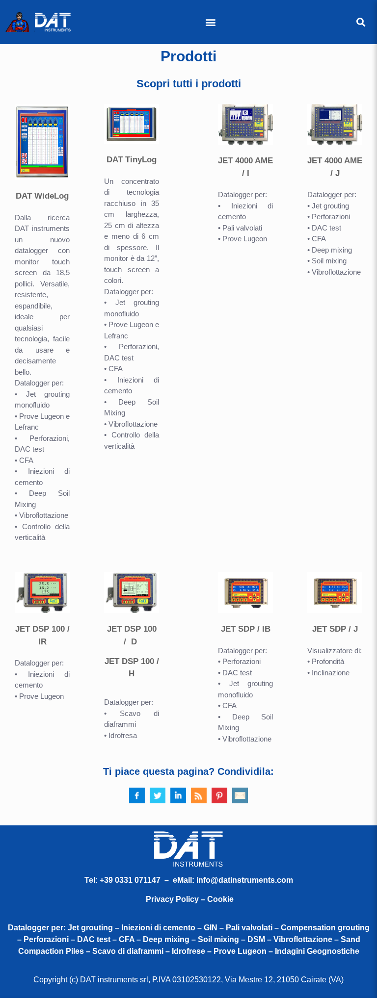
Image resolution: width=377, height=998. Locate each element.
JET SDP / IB (245, 629)
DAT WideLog (42, 196)
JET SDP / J (335, 629)
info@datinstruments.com (244, 880)
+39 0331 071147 (130, 880)
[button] (210, 22)
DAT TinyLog (132, 159)
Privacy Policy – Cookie (190, 899)
